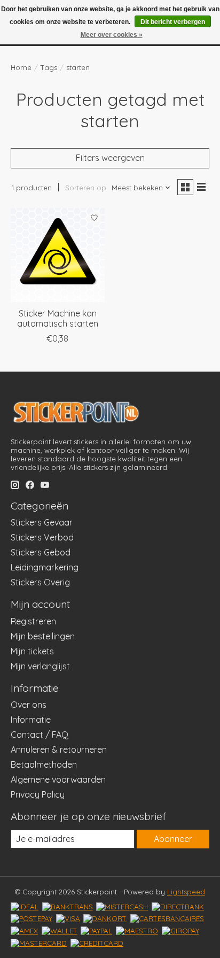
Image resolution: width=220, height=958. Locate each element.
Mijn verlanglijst (40, 666)
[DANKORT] (105, 918)
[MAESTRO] (137, 930)
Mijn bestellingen (43, 636)
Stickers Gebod (40, 552)
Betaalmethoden (44, 764)
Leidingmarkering (44, 567)
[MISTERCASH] (122, 906)
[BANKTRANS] (67, 906)
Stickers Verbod (42, 537)
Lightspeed (186, 891)
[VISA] (68, 918)
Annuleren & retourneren (59, 749)
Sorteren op (85, 187)
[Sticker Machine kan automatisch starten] (58, 255)
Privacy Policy (38, 794)
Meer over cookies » (112, 34)
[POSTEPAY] (31, 918)
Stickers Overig (40, 582)
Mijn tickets (32, 651)
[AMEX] (24, 930)
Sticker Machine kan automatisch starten (57, 318)
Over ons (28, 704)
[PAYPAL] (96, 930)
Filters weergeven (110, 157)
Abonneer (173, 838)
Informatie (31, 719)
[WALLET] (59, 930)
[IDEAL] (24, 906)
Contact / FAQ (39, 734)
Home (21, 67)
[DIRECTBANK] (178, 906)
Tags (49, 67)
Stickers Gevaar (42, 522)
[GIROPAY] (180, 930)
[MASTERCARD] (39, 943)
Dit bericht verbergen (172, 22)
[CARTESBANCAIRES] (167, 918)
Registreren (33, 621)
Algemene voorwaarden (58, 779)
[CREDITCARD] (96, 943)
